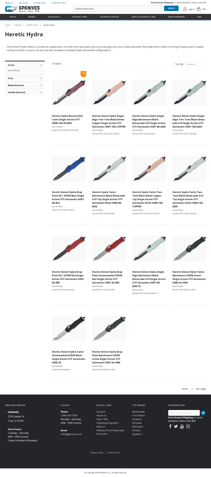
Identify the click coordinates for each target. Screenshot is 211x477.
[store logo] (22, 9)
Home (7, 25)
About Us (9, 2)
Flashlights (54, 17)
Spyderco (137, 434)
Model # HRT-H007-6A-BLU (63, 210)
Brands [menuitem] (31, 17)
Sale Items (23, 2)
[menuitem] (13, 17)
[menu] (105, 17)
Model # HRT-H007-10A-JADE (185, 133)
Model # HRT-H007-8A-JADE (143, 133)
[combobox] (118, 9)
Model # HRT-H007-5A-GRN (103, 369)
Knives (13, 17)
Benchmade (138, 411)
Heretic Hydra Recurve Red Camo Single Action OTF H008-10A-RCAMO (67, 119)
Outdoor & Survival (109, 17)
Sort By (179, 64)
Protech (136, 430)
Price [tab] (10, 78)
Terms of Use (114, 452)
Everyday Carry (79, 17)
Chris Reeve (138, 415)
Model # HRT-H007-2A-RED (103, 289)
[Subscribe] (203, 413)
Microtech (137, 426)
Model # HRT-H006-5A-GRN (184, 289)
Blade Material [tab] (16, 85)
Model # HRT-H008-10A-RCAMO (65, 130)
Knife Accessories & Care (143, 17)
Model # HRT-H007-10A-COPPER (105, 133)
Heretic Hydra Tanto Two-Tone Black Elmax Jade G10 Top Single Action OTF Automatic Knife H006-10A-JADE (188, 199)
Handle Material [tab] (16, 92)
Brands (18, 25)
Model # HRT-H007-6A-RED (63, 289)
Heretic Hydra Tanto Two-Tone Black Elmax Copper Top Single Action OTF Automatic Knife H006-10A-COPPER (147, 199)
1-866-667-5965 (58, 2)
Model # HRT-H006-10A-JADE (185, 213)
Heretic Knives (32, 25)
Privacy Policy (97, 452)
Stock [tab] (11, 65)
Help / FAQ (102, 419)
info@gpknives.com (71, 434)
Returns (100, 426)
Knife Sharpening (176, 17)
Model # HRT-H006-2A (61, 369)
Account (100, 411)
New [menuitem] (199, 17)
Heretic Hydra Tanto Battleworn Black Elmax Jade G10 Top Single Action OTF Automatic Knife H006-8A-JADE (108, 199)
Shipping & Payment (107, 422)
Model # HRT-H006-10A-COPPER (145, 213)
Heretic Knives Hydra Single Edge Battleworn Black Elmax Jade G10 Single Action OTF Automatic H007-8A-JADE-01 (148, 279)
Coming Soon (39, 2)
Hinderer (137, 419)
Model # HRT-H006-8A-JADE (103, 213)
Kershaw (137, 422)
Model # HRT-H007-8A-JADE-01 (145, 293)
